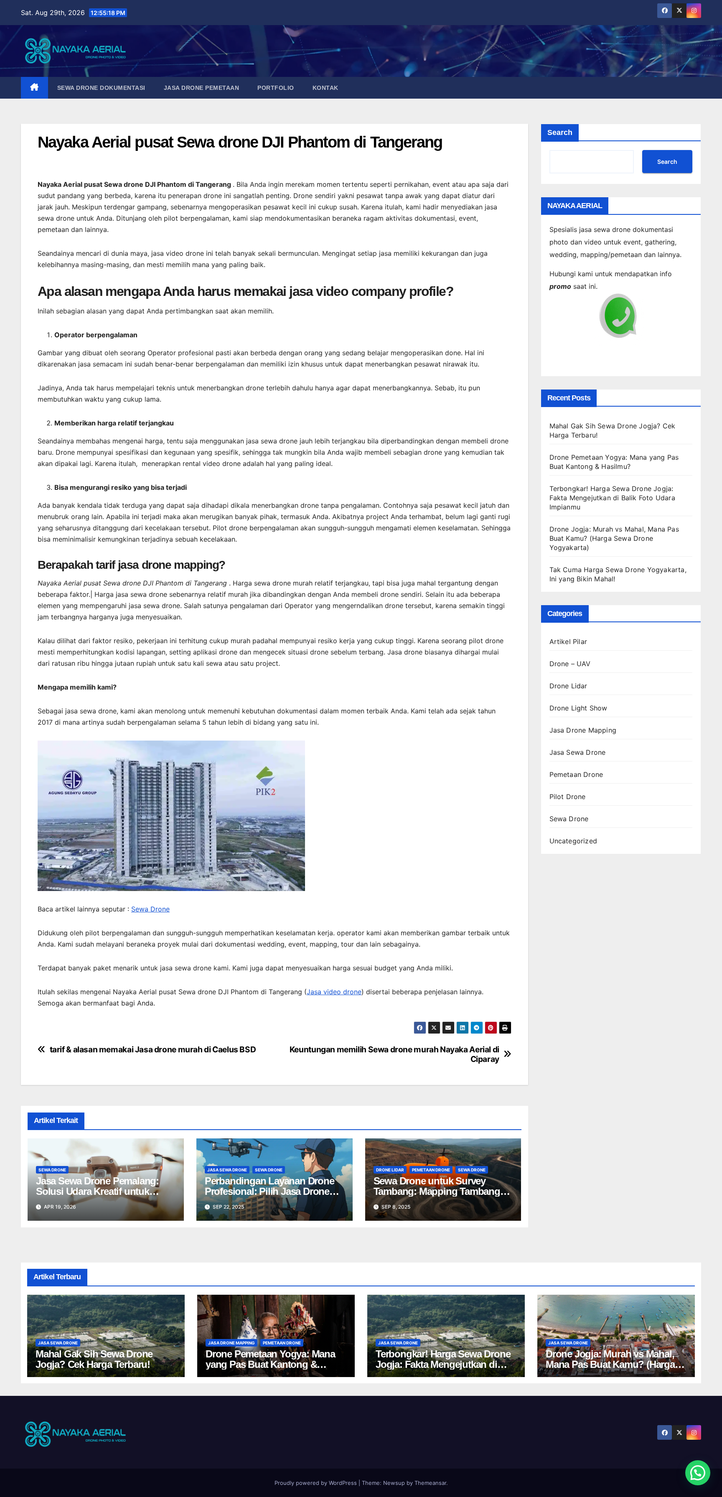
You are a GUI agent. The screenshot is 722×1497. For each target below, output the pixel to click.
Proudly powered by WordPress (316, 1482)
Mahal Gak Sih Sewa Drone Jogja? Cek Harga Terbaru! (94, 1359)
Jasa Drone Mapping (583, 730)
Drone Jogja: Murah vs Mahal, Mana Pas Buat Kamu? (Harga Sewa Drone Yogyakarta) (614, 538)
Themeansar (430, 1482)
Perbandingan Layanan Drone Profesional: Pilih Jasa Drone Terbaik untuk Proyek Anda (269, 1191)
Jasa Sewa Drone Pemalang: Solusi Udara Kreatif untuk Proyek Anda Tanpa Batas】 (97, 1191)
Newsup (394, 1482)
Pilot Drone (567, 796)
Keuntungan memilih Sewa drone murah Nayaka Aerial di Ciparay (394, 1054)
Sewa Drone (150, 909)
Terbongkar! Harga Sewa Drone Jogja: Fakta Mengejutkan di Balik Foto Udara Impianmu (612, 497)
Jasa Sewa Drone (227, 1169)
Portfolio (275, 87)
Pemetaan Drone (431, 1169)
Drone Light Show (578, 708)
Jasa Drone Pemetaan (201, 87)
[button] (697, 1472)
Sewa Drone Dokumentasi (101, 87)
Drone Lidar (390, 1169)
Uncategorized (573, 841)
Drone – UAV (570, 663)
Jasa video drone (334, 992)
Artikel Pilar (568, 641)
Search (559, 132)
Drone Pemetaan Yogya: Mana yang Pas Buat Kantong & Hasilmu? (270, 1364)
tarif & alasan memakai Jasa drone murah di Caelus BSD (153, 1049)
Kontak (325, 87)
